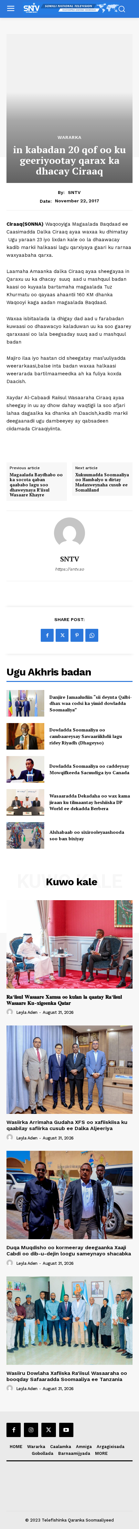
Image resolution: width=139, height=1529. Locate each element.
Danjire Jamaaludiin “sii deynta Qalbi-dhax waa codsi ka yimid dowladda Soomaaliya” (90, 703)
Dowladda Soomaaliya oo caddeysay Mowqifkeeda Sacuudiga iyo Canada (89, 769)
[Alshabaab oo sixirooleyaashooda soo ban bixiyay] (25, 835)
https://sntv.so (69, 569)
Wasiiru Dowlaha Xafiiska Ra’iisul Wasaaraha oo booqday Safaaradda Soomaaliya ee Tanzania (66, 1376)
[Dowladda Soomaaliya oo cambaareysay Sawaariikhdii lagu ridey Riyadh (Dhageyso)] (25, 736)
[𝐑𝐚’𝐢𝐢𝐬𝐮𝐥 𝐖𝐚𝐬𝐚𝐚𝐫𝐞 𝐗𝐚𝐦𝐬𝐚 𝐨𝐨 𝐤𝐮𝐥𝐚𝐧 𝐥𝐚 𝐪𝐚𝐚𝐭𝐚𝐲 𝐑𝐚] (69, 944)
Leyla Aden (26, 1012)
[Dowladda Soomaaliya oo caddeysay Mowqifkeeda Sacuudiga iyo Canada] (25, 769)
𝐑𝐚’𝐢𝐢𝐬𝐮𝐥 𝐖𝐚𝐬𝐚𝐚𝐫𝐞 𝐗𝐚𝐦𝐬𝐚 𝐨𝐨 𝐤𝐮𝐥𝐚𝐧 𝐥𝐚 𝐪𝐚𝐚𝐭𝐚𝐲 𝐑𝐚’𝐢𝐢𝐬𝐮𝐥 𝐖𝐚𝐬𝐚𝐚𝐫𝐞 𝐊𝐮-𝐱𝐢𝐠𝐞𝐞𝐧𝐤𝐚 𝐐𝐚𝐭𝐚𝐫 (64, 1000)
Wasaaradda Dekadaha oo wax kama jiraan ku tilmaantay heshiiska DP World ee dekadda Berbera (89, 802)
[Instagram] (31, 1430)
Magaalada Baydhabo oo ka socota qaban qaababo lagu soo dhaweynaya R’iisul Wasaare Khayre (36, 485)
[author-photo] (10, 1012)
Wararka (69, 137)
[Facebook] (47, 635)
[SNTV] (69, 533)
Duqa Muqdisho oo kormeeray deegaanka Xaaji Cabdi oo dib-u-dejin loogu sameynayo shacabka (68, 1250)
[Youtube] (66, 1430)
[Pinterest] (76, 635)
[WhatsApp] (91, 635)
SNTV (74, 192)
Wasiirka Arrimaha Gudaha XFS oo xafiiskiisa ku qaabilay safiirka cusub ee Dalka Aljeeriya (66, 1125)
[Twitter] (62, 635)
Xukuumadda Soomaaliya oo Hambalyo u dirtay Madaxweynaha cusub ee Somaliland (102, 482)
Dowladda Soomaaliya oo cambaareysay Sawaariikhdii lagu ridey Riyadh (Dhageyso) (85, 736)
